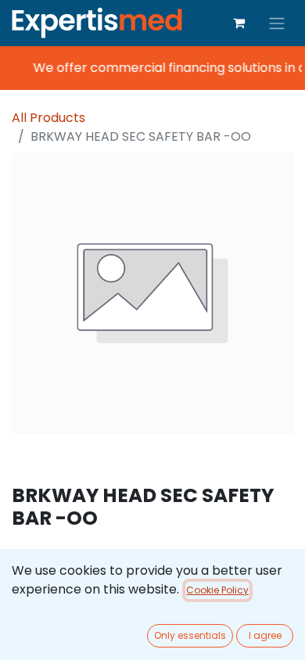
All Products (48, 118)
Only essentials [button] (190, 635)
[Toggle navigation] (276, 23)
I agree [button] (265, 635)
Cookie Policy (217, 590)
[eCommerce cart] (238, 22)
